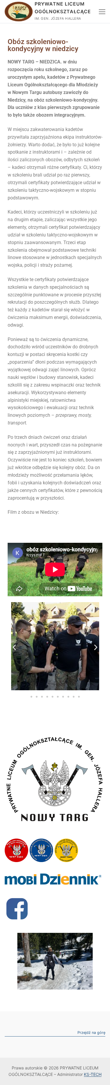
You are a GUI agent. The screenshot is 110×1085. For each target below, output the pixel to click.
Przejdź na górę (91, 1033)
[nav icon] (102, 11)
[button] (14, 647)
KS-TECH (92, 1074)
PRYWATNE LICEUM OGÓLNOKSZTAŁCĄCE (63, 7)
